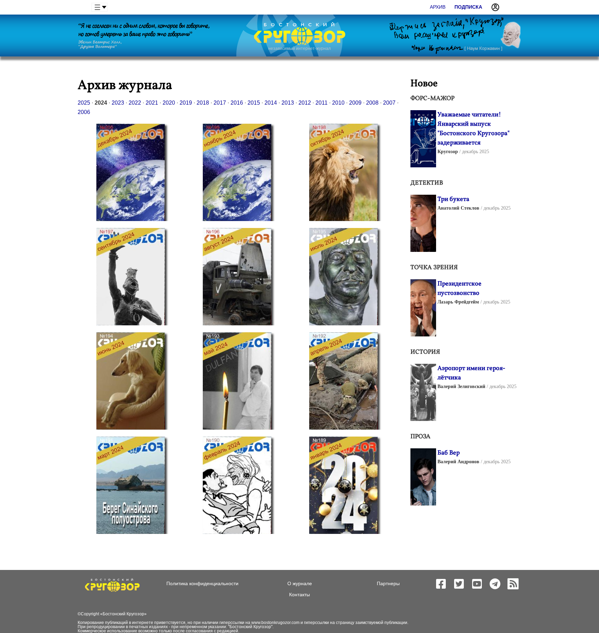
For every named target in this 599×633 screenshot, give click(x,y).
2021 (152, 103)
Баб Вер (448, 453)
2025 (84, 103)
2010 (338, 103)
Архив (437, 7)
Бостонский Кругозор (123, 614)
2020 (169, 103)
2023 (118, 103)
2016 (237, 103)
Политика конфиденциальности (202, 583)
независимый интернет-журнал (299, 48)
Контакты (299, 594)
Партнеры (388, 583)
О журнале (299, 583)
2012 (304, 103)
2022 (135, 103)
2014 (270, 103)
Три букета (453, 199)
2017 (220, 103)
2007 (389, 103)
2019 (186, 103)
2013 (287, 103)
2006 (84, 112)
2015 (254, 103)
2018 (203, 103)
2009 (355, 103)
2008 (372, 103)
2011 (321, 103)
